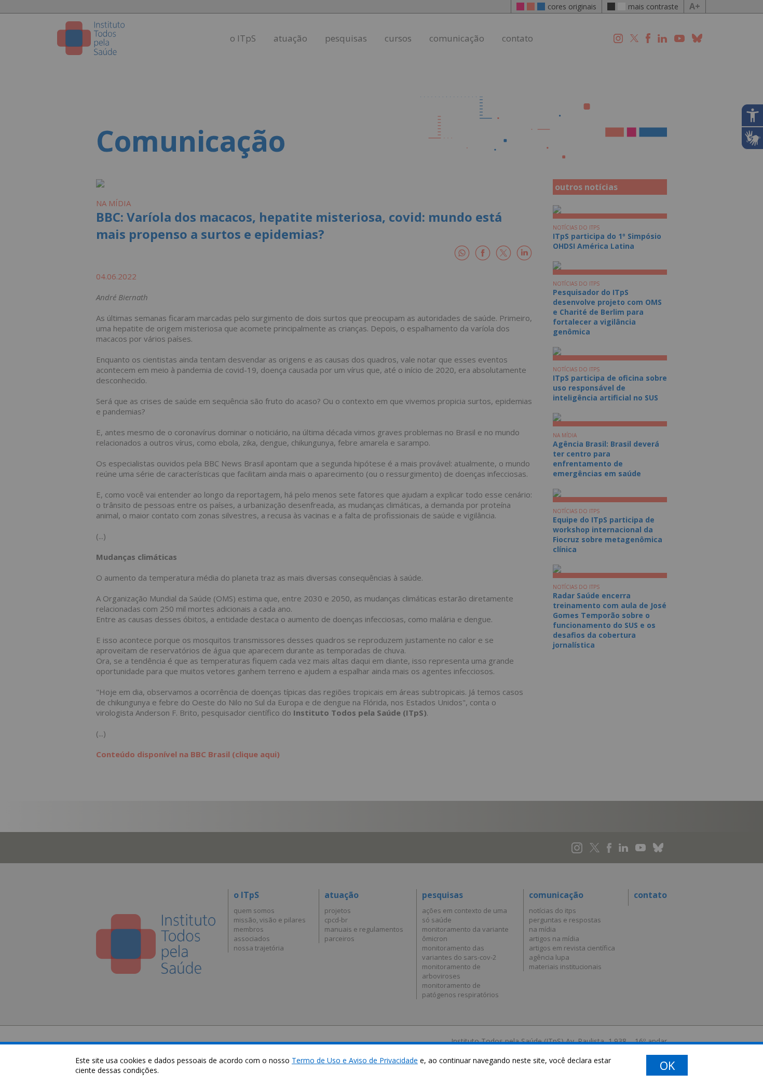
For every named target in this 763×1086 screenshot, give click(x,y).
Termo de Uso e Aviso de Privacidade (355, 1060)
